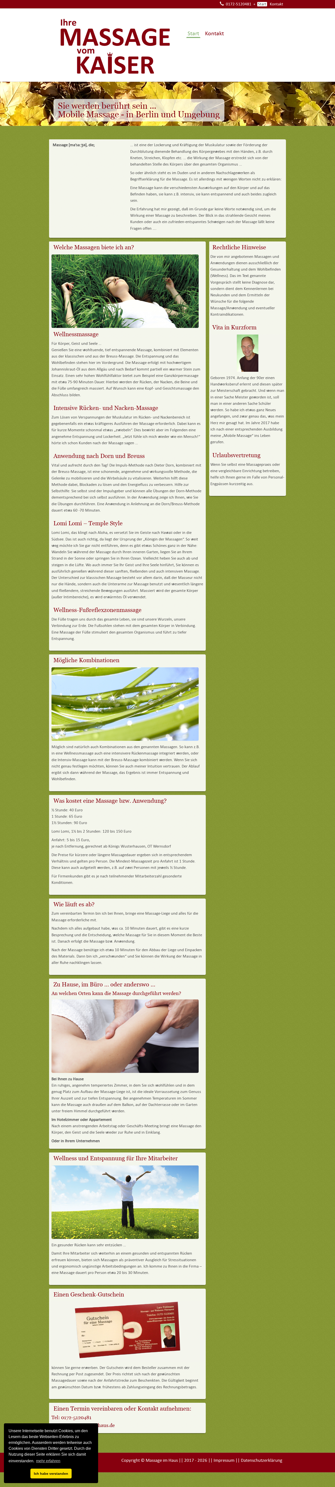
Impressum (224, 1460)
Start (262, 4)
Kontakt (276, 4)
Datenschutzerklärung (261, 1460)
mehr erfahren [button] (48, 1461)
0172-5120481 (238, 4)
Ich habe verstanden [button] (51, 1473)
